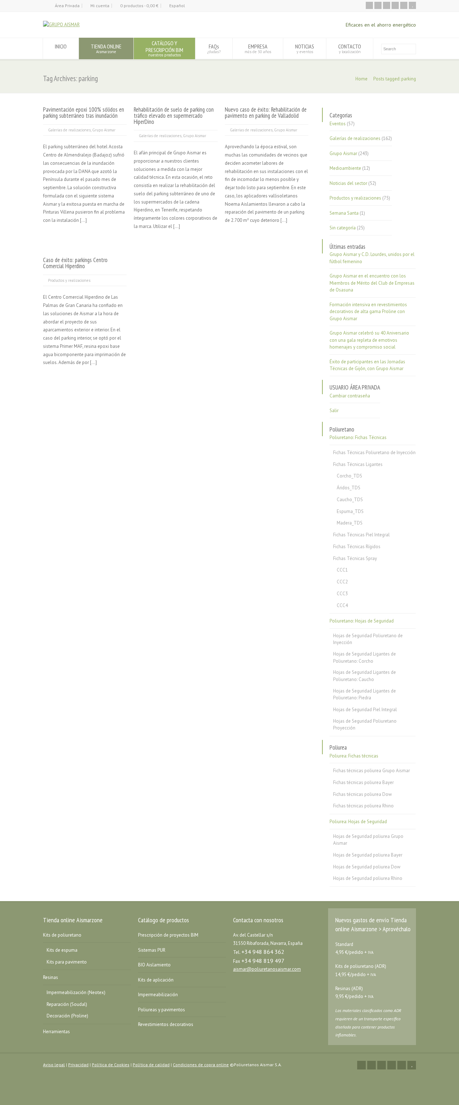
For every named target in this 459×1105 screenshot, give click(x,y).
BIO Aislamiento (154, 965)
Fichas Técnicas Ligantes (358, 464)
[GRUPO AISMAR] (61, 25)
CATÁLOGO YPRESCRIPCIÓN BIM (164, 48)
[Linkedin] (395, 5)
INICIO (61, 46)
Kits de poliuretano (62, 935)
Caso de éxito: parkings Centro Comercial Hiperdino (75, 263)
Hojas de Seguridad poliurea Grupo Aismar (368, 840)
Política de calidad (151, 1064)
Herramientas (56, 1032)
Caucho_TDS (350, 499)
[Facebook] (386, 5)
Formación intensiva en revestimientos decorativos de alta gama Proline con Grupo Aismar (368, 312)
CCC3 (342, 594)
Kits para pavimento (67, 962)
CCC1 (342, 570)
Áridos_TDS (348, 488)
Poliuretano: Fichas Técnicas (358, 437)
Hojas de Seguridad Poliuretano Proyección (365, 724)
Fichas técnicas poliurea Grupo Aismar (371, 771)
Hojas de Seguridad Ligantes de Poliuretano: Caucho (364, 675)
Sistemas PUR (151, 950)
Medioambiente (345, 168)
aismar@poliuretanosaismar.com (267, 969)
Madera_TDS (350, 523)
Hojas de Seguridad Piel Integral (365, 710)
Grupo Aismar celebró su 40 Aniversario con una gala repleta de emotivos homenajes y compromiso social (369, 340)
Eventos (338, 124)
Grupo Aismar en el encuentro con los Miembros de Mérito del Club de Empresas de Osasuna (372, 283)
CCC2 (342, 582)
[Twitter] (378, 5)
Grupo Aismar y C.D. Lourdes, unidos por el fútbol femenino (372, 258)
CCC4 (342, 605)
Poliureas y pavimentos (161, 1010)
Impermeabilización (158, 995)
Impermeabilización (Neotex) (76, 992)
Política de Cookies (110, 1064)
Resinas (50, 977)
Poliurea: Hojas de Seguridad (358, 822)
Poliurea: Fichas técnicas (354, 756)
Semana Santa (344, 213)
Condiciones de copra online (201, 1064)
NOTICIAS (304, 48)
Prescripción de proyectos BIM (168, 935)
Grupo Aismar (103, 129)
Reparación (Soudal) (67, 1004)
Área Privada (67, 5)
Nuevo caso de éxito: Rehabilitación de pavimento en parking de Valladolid (266, 113)
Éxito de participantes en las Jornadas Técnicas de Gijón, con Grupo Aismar (367, 365)
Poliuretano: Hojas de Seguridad (362, 621)
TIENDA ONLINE (106, 48)
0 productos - (139, 5)
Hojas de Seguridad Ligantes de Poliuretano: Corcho (364, 657)
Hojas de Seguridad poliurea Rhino (367, 878)
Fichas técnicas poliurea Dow (362, 794)
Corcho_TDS (349, 476)
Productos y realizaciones (69, 280)
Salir (334, 410)
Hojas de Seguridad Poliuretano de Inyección (368, 639)
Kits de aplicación (156, 980)
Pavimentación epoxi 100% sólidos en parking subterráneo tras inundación (83, 113)
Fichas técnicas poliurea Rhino (363, 806)
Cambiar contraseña (350, 396)
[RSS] (369, 5)
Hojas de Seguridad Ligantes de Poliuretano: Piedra (364, 694)
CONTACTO (349, 48)
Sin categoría (343, 228)
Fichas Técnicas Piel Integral (361, 535)
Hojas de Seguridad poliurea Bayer (367, 855)
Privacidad (78, 1064)
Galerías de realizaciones (69, 129)
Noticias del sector (348, 183)
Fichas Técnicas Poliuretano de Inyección (374, 452)
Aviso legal (54, 1064)
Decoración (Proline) (67, 1016)
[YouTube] (412, 5)
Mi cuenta (99, 5)
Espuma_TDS (350, 511)
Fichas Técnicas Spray (355, 558)
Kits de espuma (62, 950)
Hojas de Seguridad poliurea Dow (367, 867)
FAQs (214, 48)
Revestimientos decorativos (165, 1024)
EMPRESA (258, 48)
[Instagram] (403, 5)
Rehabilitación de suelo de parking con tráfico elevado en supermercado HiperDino (174, 116)
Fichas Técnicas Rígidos (356, 547)
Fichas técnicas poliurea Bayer (363, 782)
